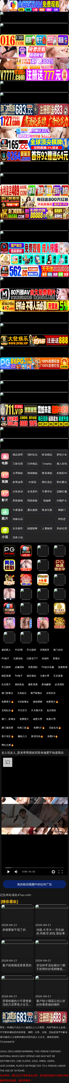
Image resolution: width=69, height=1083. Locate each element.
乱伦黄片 (6, 684)
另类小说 (18, 537)
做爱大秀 (37, 719)
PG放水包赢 (48, 667)
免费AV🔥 (52, 736)
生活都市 (18, 528)
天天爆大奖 (37, 710)
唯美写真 (47, 510)
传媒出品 (18, 519)
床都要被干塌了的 (14, 929)
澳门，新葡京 (9, 719)
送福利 (45, 658)
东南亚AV (62, 473)
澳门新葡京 (7, 693)
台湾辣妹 (18, 473)
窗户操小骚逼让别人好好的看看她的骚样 (51, 1002)
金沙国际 (51, 710)
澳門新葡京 (36, 693)
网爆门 (62, 510)
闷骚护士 (62, 500)
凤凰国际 (33, 667)
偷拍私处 (19, 684)
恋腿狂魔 (62, 491)
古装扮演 (18, 491)
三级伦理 (18, 463)
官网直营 (44, 649)
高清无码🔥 (37, 736)
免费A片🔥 (39, 727)
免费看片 (24, 719)
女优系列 (32, 491)
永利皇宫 (51, 693)
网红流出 (47, 482)
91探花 (32, 482)
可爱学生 (47, 491)
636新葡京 (23, 701)
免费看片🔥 (8, 701)
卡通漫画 (18, 510)
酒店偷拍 (31, 675)
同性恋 (62, 519)
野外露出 (62, 482)
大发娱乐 (22, 693)
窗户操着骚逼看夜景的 (17, 965)
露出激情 (32, 510)
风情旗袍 (18, 500)
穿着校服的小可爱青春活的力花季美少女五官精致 (17, 1004)
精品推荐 (18, 454)
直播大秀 (51, 719)
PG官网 (19, 649)
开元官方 (22, 710)
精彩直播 (6, 675)
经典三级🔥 (23, 727)
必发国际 (59, 684)
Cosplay (47, 463)
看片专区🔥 (8, 736)
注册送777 (32, 658)
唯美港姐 (47, 473)
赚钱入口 (22, 736)
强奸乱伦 (32, 454)
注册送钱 (18, 658)
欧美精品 (47, 454)
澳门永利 (58, 649)
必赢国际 (19, 667)
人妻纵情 (47, 528)
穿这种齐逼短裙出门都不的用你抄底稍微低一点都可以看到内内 (51, 968)
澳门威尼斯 (7, 727)
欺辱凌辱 (18, 482)
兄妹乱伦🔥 (55, 727)
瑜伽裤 (47, 500)
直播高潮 (62, 667)
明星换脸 (32, 500)
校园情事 (32, 528)
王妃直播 (58, 675)
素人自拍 (62, 463)
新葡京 (56, 658)
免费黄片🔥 (52, 701)
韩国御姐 (32, 473)
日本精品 (32, 463)
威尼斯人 (6, 649)
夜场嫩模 (46, 684)
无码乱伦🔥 (8, 710)
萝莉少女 (62, 454)
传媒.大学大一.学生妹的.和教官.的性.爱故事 (50, 931)
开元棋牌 (31, 649)
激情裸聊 (37, 701)
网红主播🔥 (8, 745)
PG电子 (5, 658)
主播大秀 (44, 675)
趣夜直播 (33, 684)
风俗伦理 (62, 528)
